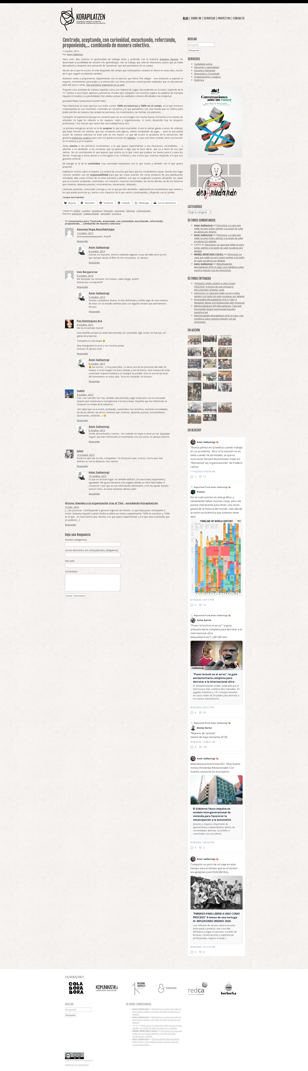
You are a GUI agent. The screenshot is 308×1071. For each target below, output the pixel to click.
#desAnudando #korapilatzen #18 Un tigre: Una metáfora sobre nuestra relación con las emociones (219, 267)
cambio (76, 211)
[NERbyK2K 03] (225, 364)
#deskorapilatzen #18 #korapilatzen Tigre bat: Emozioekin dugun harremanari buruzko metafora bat (218, 309)
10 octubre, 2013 (85, 454)
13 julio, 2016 (72, 507)
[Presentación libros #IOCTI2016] (225, 407)
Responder (82, 241)
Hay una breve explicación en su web (105, 84)
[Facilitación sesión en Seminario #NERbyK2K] (210, 417)
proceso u (116, 213)
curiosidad (105, 213)
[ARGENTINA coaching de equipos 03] (210, 363)
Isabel (81, 391)
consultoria (97, 211)
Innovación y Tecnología (206, 73)
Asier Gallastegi (75, 54)
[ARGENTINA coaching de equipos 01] (194, 419)
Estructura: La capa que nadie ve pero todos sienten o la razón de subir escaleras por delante (218, 228)
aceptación (77, 213)
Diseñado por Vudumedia (77, 1064)
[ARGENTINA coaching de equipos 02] (225, 352)
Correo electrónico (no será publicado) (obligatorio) (91, 550)
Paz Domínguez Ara (89, 321)
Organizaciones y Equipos (207, 76)
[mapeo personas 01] (210, 386)
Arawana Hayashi (169, 59)
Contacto (238, 18)
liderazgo (130, 211)
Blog (185, 18)
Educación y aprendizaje (206, 67)
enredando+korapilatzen (82, 19)
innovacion (120, 211)
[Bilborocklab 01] (194, 364)
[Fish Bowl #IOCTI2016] (225, 376)
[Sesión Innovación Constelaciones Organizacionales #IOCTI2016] (225, 340)
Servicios (209, 18)
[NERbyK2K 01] (194, 392)
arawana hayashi (91, 213)
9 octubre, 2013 (97, 297)
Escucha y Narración (204, 70)
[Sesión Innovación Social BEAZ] (194, 351)
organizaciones (143, 211)
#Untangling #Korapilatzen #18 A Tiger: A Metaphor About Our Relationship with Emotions (219, 301)
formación (108, 211)
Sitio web (69, 560)
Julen (80, 451)
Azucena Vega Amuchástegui (95, 229)
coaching (86, 211)
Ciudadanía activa (203, 64)
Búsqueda (194, 50)
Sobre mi (196, 18)
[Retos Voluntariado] (194, 340)
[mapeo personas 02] (210, 338)
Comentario (71, 571)
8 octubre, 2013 (97, 251)
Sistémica (199, 80)
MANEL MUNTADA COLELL (209, 254)
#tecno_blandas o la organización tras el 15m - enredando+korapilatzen (111, 503)
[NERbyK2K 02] (210, 352)
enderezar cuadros (81, 137)
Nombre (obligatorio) (76, 539)
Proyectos (224, 18)
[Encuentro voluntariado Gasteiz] (210, 376)
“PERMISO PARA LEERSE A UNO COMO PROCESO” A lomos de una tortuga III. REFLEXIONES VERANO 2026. (214, 286)
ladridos (131, 137)
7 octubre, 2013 (85, 233)
